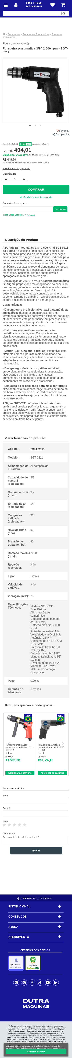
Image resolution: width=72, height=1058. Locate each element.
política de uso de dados (54, 1048)
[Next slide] (62, 743)
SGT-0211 (22, 43)
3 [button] (40, 125)
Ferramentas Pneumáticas (36, 34)
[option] (35, 90)
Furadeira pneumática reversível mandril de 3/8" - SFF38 (51, 747)
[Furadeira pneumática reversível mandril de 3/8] (52, 741)
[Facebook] (32, 982)
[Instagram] (24, 982)
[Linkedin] (56, 982)
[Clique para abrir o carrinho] (63, 5)
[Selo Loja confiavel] (16, 963)
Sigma (6, 43)
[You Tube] (48, 982)
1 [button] (30, 125)
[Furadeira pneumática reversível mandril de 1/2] (19, 741)
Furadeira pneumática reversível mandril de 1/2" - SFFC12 (19, 747)
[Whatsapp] (16, 982)
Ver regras (31, 215)
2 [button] (35, 125)
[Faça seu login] (15, 5)
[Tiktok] (40, 982)
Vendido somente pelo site (37, 197)
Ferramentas (14, 34)
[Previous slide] (9, 743)
